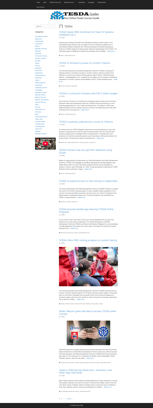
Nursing (37, 107)
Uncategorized (39, 126)
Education (74, 86)
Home (38, 2)
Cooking (37, 61)
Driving (37, 65)
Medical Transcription (92, 304)
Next (69, 399)
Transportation (101, 2)
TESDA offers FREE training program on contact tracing (88, 240)
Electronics (70, 232)
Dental (37, 63)
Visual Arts (92, 142)
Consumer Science (41, 56)
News (44, 2)
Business (38, 51)
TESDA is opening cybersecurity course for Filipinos (86, 121)
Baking (37, 46)
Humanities (82, 2)
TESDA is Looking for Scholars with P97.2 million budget (88, 93)
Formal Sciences (40, 75)
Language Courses (41, 87)
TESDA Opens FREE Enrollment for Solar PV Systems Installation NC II (86, 33)
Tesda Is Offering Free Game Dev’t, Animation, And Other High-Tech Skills (85, 371)
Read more (111, 51)
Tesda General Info (69, 55)
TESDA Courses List (55, 2)
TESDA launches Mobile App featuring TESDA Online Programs (86, 210)
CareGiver (38, 53)
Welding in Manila (40, 134)
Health (63, 304)
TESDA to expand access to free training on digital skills (88, 181)
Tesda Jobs (39, 119)
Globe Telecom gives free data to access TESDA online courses (87, 312)
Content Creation (66, 86)
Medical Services (80, 304)
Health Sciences (70, 304)
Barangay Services (41, 48)
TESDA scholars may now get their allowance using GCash (85, 151)
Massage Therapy (41, 92)
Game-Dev (64, 142)
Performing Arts (40, 109)
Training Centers (84, 142)
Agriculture (38, 39)
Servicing (38, 112)
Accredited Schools (41, 36)
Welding (37, 131)
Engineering (39, 73)
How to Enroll (40, 7)
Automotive (64, 362)
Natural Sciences (69, 2)
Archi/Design (64, 391)
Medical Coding (40, 95)
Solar (62, 55)
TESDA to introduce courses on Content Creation (84, 63)
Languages (91, 2)
